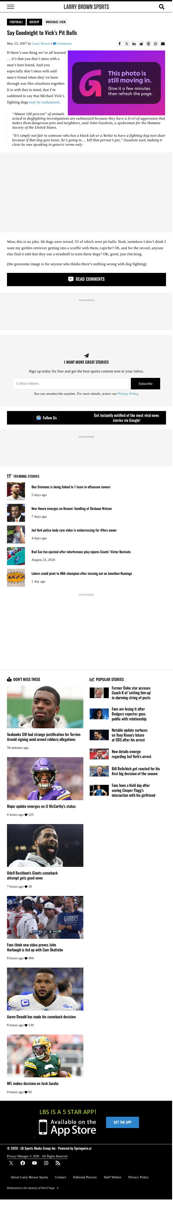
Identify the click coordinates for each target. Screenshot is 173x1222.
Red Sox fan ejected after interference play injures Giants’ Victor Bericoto (81, 552)
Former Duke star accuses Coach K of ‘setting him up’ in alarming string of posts (131, 692)
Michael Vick (56, 22)
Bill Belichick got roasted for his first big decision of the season (136, 771)
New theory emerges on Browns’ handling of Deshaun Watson (72, 508)
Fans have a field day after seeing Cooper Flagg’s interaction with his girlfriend (133, 790)
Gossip (34, 22)
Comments (64, 44)
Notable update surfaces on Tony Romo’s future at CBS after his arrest (130, 735)
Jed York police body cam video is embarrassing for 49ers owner (74, 530)
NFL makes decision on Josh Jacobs (33, 1083)
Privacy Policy (128, 394)
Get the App (122, 1122)
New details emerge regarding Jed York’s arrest (131, 754)
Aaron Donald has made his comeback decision (41, 1016)
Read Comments (90, 279)
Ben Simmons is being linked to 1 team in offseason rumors (71, 487)
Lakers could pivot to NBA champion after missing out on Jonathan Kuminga (82, 573)
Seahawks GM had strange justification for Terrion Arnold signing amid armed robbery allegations (43, 737)
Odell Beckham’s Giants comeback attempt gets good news (32, 875)
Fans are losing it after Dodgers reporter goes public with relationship (129, 713)
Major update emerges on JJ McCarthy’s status (41, 806)
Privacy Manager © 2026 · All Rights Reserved (37, 1156)
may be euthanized (44, 102)
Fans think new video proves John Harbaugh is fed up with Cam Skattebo (35, 947)
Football (16, 22)
